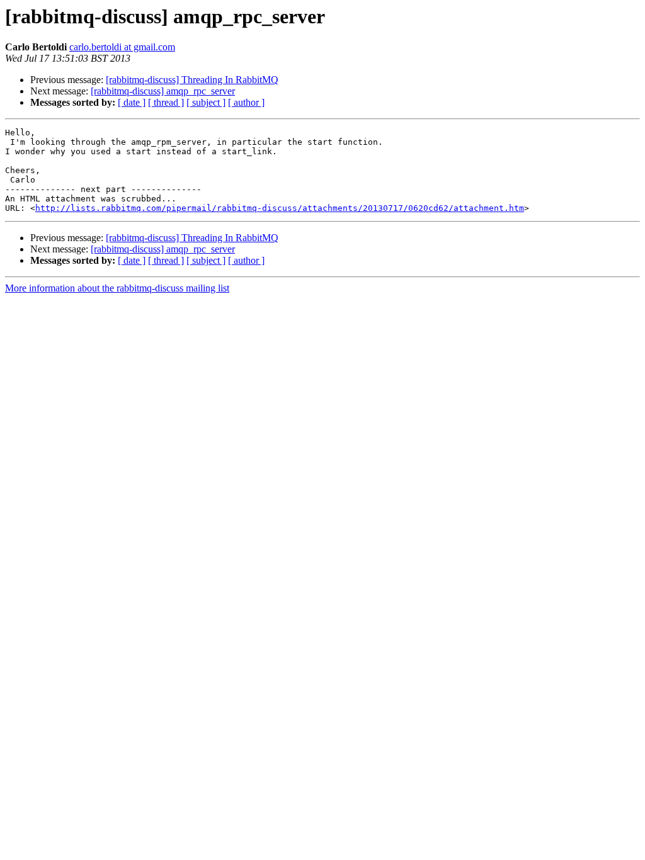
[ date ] (132, 102)
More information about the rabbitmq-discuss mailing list (117, 288)
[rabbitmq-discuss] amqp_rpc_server (163, 91)
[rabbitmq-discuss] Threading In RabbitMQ (192, 79)
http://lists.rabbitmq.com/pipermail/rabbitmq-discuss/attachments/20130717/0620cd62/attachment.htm (279, 208)
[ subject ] (205, 102)
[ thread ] (166, 102)
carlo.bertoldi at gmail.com (122, 47)
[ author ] (246, 102)
